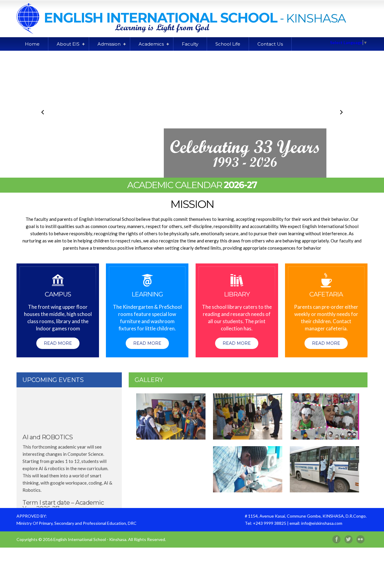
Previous (42, 112)
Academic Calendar (192, 185)
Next (341, 112)
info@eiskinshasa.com (321, 523)
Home (32, 44)
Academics (151, 44)
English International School (160, 17)
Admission (109, 44)
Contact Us (270, 44)
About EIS (68, 44)
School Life (227, 44)
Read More (58, 343)
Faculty (190, 44)
